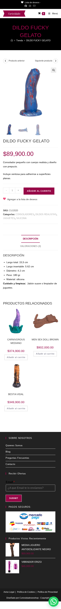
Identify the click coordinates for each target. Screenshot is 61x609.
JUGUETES (9, 218)
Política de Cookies (26, 592)
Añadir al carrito (39, 191)
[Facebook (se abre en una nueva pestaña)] (26, 5)
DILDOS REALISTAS (45, 214)
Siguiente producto (43, 61)
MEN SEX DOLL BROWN (45, 339)
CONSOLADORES (25, 214)
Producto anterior (17, 61)
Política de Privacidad (48, 592)
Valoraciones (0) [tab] (30, 246)
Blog (8, 451)
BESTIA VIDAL (16, 394)
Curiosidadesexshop (29, 598)
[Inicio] (12, 40)
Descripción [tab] (30, 239)
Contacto (10, 464)
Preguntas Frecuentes (17, 458)
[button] (53, 70)
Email (10, 482)
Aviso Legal (9, 592)
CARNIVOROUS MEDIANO (16, 341)
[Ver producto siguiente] (55, 61)
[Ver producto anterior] (5, 61)
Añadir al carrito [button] (16, 357)
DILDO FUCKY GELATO (38, 40)
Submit (13, 498)
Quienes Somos (14, 445)
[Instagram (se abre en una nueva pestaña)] (30, 5)
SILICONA (21, 218)
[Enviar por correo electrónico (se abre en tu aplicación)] (34, 5)
